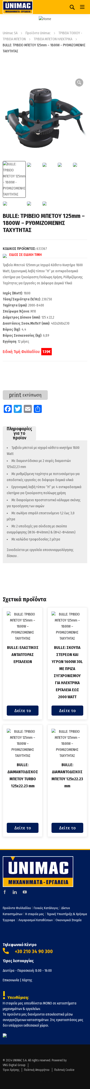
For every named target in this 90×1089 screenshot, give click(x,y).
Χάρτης (27, 980)
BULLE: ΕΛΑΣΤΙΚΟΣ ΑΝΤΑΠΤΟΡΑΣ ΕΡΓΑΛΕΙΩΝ (22, 654)
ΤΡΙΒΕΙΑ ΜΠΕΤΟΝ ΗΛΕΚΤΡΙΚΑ (53, 39)
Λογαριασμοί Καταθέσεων (35, 920)
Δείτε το (22, 710)
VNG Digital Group (14, 1065)
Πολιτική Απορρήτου (37, 1070)
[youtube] (25, 892)
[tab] (19, 433)
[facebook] (5, 892)
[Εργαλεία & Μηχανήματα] (18, 7)
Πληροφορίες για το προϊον (19, 433)
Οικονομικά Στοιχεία (69, 920)
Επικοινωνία (11, 980)
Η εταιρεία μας (34, 914)
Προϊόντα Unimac (38, 33)
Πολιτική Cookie (64, 1070)
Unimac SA (10, 33)
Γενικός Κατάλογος (46, 908)
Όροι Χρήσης (11, 1070)
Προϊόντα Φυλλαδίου (17, 908)
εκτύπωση (25, 395)
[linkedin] (15, 892)
